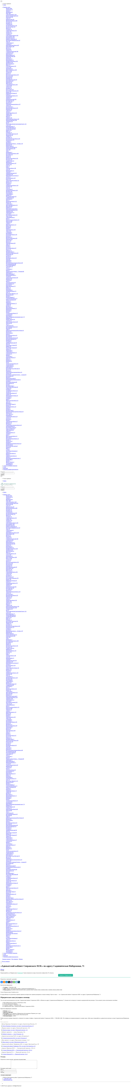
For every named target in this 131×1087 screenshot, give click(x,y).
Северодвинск (10, 366)
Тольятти (9, 33)
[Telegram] (16, 982)
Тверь (8, 244)
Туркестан (9, 280)
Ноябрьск (9, 318)
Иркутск (9, 71)
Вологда (8, 240)
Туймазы (8, 44)
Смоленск (9, 353)
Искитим (8, 49)
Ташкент (9, 117)
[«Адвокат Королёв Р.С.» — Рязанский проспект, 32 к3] (14, 1054)
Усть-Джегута (9, 414)
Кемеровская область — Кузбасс (14, 143)
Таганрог (9, 29)
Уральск (8, 373)
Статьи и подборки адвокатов (10, 465)
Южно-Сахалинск (11, 299)
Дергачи (8, 98)
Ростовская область (11, 25)
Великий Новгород (11, 339)
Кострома (9, 336)
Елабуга (8, 94)
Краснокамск (10, 60)
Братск (8, 73)
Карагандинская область (12, 219)
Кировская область (11, 201)
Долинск (8, 301)
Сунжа (8, 449)
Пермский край (10, 56)
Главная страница (6, 959)
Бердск (8, 47)
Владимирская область (12, 153)
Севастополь (9, 325)
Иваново (8, 309)
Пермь (8, 57)
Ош (7, 362)
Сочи (8, 18)
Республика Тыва (10, 404)
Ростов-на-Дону (10, 26)
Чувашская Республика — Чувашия (15, 271)
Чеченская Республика (12, 395)
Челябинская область (12, 61)
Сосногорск (9, 269)
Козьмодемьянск (10, 297)
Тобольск (9, 115)
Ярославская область (12, 205)
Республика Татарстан (12, 90)
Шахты (8, 28)
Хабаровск (9, 174)
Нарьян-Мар (9, 459)
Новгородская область (12, 337)
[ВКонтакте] (2, 982)
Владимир (9, 154)
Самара (8, 31)
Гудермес (8, 398)
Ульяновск (9, 211)
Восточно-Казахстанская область (14, 262)
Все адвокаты (15, 959)
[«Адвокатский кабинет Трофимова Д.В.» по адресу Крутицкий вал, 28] (18, 1046)
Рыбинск (9, 207)
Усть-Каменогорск (11, 264)
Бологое (8, 246)
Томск (8, 231)
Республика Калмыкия (11, 451)
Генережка (20, 972)
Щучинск (8, 424)
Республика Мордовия (12, 387)
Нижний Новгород (11, 120)
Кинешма (8, 310)
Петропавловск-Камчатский (13, 379)
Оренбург (9, 186)
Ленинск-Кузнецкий (11, 147)
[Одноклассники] (4, 982)
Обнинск (9, 250)
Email (2, 1071)
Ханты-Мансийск (11, 127)
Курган (8, 235)
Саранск (8, 388)
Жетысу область (10, 462)
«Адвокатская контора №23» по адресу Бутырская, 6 (15, 1036)
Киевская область (11, 357)
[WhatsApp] (14, 982)
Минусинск (9, 83)
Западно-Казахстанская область (14, 372)
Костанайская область (12, 326)
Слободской (9, 203)
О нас (4, 467)
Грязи (7, 167)
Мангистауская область (12, 400)
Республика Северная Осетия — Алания (16, 374)
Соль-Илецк (9, 189)
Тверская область (10, 243)
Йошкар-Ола (9, 294)
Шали (8, 399)
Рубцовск (9, 132)
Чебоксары (9, 272)
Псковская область (11, 406)
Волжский (9, 77)
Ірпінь (8, 358)
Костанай (9, 328)
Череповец (9, 239)
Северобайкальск (10, 217)
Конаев (8, 420)
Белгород (9, 159)
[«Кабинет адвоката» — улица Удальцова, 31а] (12, 1034)
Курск (8, 179)
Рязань (8, 226)
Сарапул (8, 184)
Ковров (8, 157)
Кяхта (8, 218)
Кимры (8, 245)
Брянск (8, 287)
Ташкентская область (11, 455)
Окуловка (8, 341)
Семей (8, 431)
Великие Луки (10, 410)
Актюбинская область (12, 390)
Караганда (9, 221)
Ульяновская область (11, 210)
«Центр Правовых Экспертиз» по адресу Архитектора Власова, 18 (18, 1024)
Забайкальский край (11, 342)
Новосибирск (10, 46)
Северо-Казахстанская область (14, 425)
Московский (9, 12)
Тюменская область (11, 113)
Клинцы (8, 288)
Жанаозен (8, 403)
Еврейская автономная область (13, 443)
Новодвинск (9, 367)
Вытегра (8, 242)
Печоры (8, 409)
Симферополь (10, 197)
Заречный (8, 260)
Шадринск (9, 237)
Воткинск (8, 183)
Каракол (8, 439)
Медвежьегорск (10, 385)
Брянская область (10, 286)
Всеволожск (9, 254)
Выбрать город (6, 7)
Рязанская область (11, 224)
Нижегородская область (12, 119)
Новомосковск (10, 170)
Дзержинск (9, 121)
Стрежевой (9, 232)
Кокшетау (9, 422)
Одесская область (11, 66)
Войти (4, 480)
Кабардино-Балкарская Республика (15, 330)
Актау (8, 401)
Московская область (11, 20)
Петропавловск (10, 426)
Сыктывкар (9, 266)
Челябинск (9, 62)
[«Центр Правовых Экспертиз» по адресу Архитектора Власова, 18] (17, 1026)
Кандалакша (9, 192)
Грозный (8, 396)
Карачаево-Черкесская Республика (14, 411)
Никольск (8, 261)
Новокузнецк (10, 146)
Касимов (8, 227)
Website (2, 1072)
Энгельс (8, 87)
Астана (8, 276)
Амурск (8, 176)
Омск (8, 149)
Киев (8, 270)
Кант (7, 435)
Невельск (8, 302)
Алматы (9, 50)
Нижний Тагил (10, 38)
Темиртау (9, 222)
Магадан (8, 437)
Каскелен (8, 419)
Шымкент (9, 278)
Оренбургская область (12, 185)
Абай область (10, 430)
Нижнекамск (9, 464)
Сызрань (8, 34)
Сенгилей (8, 213)
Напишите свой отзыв (6, 1068)
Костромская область (11, 335)
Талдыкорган (9, 463)
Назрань (8, 447)
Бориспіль (9, 361)
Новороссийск (10, 19)
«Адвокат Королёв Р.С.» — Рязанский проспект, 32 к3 (15, 1052)
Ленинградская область (12, 253)
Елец (8, 165)
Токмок (8, 433)
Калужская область (11, 248)
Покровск (8, 371)
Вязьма (8, 355)
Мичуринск (9, 307)
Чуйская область (10, 432)
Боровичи (8, 340)
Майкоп (8, 346)
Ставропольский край (12, 51)
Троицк (8, 10)
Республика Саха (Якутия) (13, 368)
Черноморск (9, 68)
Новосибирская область (12, 45)
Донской (8, 172)
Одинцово (9, 24)
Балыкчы (8, 442)
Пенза (8, 259)
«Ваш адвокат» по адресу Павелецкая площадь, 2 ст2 (15, 1040)
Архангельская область (12, 363)
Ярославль (9, 206)
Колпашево (9, 233)
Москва (9, 8)
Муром (8, 156)
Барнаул (9, 130)
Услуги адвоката (6, 961)
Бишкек (9, 195)
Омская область (10, 148)
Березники (9, 58)
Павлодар (9, 323)
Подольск (9, 22)
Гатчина (8, 255)
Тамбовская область (11, 303)
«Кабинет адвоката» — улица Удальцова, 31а (13, 1032)
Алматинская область (11, 416)
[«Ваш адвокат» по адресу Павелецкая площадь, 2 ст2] (14, 1042)
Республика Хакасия (11, 347)
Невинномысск (10, 55)
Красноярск (9, 81)
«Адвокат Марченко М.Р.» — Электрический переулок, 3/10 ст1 (18, 1048)
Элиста (8, 452)
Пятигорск (9, 53)
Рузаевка (8, 389)
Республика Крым (11, 196)
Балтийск (8, 142)
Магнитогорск (10, 63)
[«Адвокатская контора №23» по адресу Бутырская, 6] (14, 1038)
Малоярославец (10, 251)
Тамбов (8, 304)
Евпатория (9, 199)
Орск (8, 187)
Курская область (10, 178)
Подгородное (9, 106)
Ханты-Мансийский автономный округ (16, 124)
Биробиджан (9, 444)
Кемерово (9, 144)
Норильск (9, 82)
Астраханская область (12, 313)
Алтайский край (11, 128)
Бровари (8, 360)
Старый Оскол (10, 160)
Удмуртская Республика (12, 180)
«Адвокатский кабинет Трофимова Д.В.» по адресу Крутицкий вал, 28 (20, 1044)
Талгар (8, 417)
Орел (8, 292)
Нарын (8, 454)
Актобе (8, 392)
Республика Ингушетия (12, 446)
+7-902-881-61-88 (7, 1078)
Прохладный (9, 333)
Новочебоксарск (10, 274)
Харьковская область (12, 95)
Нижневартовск (10, 126)
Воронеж (9, 109)
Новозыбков (9, 290)
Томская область (11, 229)
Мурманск (9, 191)
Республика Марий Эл (12, 293)
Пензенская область (11, 258)
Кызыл (8, 405)
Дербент (8, 136)
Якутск (8, 369)
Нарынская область (11, 453)
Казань (8, 92)
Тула (8, 169)
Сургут (8, 125)
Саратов (9, 85)
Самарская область (11, 30)
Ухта (7, 267)
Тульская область (11, 168)
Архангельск (9, 364)
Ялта (8, 200)
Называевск (9, 152)
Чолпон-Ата (9, 441)
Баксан (8, 334)
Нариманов (9, 315)
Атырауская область (11, 393)
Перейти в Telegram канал (65, 975)
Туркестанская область (12, 277)
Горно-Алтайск (10, 428)
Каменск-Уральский (11, 39)
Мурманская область (12, 190)
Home (4, 4)
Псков (8, 408)
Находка (8, 103)
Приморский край (11, 99)
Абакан (8, 349)
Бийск (8, 131)
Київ (8, 13)
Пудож (8, 384)
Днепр (8, 105)
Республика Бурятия (11, 215)
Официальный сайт (7, 1080)
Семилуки (9, 110)
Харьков (9, 97)
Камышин (9, 78)
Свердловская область (12, 35)
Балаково (9, 88)
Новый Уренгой (10, 319)
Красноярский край (11, 79)
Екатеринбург (10, 36)
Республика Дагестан (12, 133)
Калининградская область (13, 138)
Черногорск (9, 350)
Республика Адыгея (11, 345)
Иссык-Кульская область (12, 438)
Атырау (8, 394)
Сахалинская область (11, 298)
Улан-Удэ (9, 216)
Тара (7, 151)
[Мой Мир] (6, 982)
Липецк (9, 164)
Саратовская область (12, 84)
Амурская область (11, 282)
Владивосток (10, 100)
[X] (9, 982)
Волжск (8, 296)
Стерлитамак (9, 42)
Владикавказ (9, 376)
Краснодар (9, 17)
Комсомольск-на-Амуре (12, 175)
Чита (8, 344)
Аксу (7, 324)
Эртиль (8, 111)
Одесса (8, 67)
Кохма (8, 312)
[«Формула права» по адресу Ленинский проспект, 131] (14, 1030)
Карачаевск (9, 415)
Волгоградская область (12, 74)
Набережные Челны (11, 93)
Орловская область (11, 291)
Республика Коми (11, 265)
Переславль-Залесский (11, 208)
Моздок (8, 377)
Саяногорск (9, 351)
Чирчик (8, 457)
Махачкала (9, 135)
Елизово (8, 380)
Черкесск (9, 412)
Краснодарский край (12, 15)
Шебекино (9, 162)
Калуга (8, 249)
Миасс (8, 65)
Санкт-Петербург (11, 14)
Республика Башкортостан (13, 40)
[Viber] (11, 982)
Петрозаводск (10, 383)
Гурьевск (8, 141)
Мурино (8, 256)
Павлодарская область (12, 321)
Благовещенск (10, 283)
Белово (8, 460)
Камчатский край (10, 378)
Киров (8, 202)
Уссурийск (9, 101)
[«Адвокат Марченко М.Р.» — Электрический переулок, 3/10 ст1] (16, 1050)
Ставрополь (9, 52)
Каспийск (9, 137)
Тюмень (9, 114)
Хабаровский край (11, 173)
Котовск (8, 305)
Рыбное (8, 228)
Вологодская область (11, 238)
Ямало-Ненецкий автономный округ (15, 317)
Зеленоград (9, 9)
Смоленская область (11, 352)
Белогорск (9, 285)
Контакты (5, 468)
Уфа (8, 41)
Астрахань (9, 314)
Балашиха (9, 23)
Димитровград (10, 212)
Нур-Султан (10, 89)
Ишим (8, 116)
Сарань (8, 223)
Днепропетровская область (13, 104)
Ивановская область (11, 308)
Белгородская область (12, 158)
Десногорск (9, 356)
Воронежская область (12, 108)
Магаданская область (11, 436)
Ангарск (8, 72)
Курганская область (11, 234)
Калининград (10, 140)
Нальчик (8, 331)
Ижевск (9, 181)
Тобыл (8, 329)
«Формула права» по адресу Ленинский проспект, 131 (15, 1028)
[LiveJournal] (19, 982)
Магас (8, 448)
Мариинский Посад (11, 275)
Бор (7, 122)
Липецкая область (11, 163)
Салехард (9, 320)
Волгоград (9, 76)
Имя (2, 1069)
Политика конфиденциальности (10, 469)
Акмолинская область (12, 421)
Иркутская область (11, 69)
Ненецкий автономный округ (13, 458)
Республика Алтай (11, 427)
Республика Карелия (11, 382)
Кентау (8, 281)
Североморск (9, 194)
